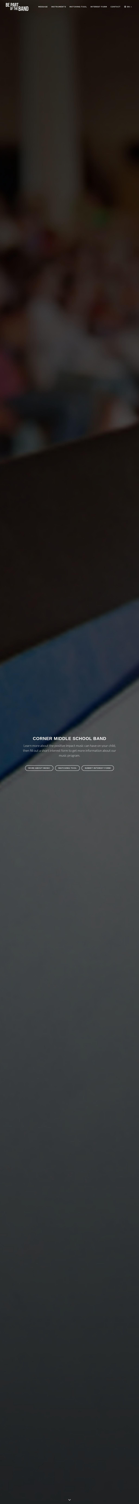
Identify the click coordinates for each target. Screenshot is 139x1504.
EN (128, 7)
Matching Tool (67, 768)
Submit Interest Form (98, 768)
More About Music (39, 768)
